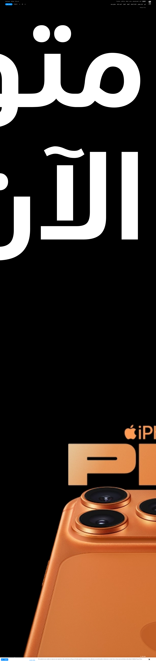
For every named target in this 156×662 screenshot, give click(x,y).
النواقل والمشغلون (136, 1)
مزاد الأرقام (123, 1)
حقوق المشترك (7, 1)
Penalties (118, 1)
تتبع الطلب (12, 1)
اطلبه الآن (143, 656)
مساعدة (130, 1)
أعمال (140, 1)
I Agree (5, 659)
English (15, 4)
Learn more (32, 660)
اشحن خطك (17, 1)
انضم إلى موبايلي (9, 4)
